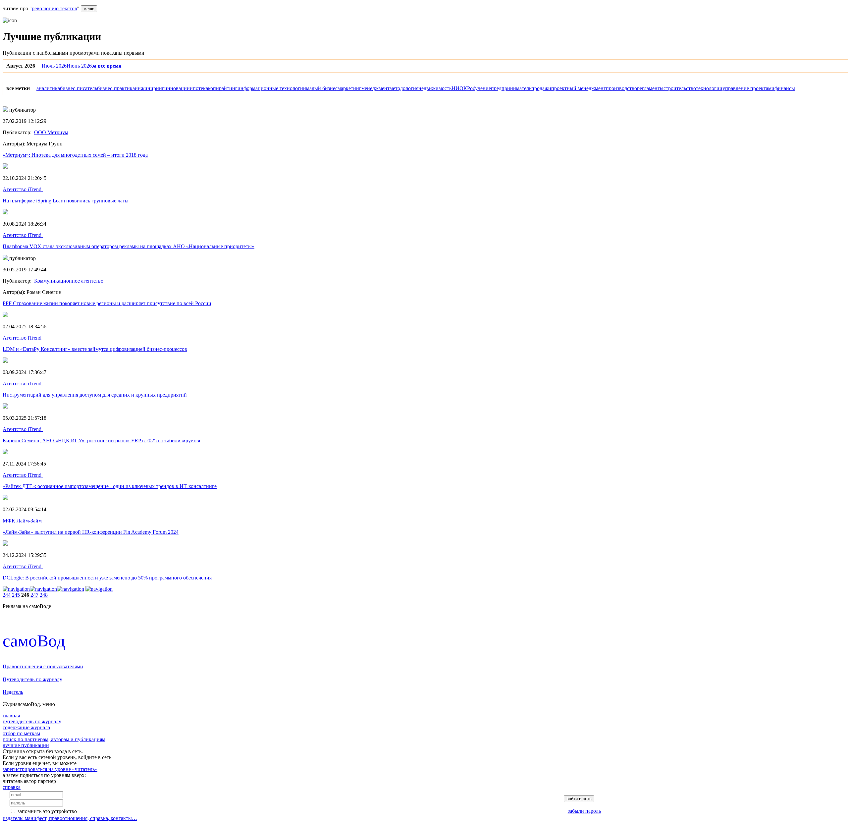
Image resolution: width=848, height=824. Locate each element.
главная (11, 715)
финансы (784, 88)
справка (12, 787)
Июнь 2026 (79, 66)
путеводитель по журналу (32, 721)
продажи (541, 88)
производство (621, 88)
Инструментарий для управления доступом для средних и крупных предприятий (95, 395)
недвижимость (434, 88)
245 (16, 595)
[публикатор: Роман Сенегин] (6, 258)
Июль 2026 (54, 66)
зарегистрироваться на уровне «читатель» (50, 769)
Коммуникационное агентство (68, 281)
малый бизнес (322, 88)
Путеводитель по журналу (32, 679)
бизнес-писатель (78, 88)
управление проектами (748, 88)
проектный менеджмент (578, 88)
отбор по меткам (21, 733)
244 (7, 595)
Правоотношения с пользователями (43, 666)
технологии (709, 88)
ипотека (199, 88)
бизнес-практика (116, 88)
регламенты (650, 88)
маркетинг (349, 88)
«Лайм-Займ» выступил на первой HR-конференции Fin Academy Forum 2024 (91, 532)
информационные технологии (272, 88)
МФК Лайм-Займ (23, 520)
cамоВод (34, 640)
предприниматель (511, 88)
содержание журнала (26, 727)
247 (34, 595)
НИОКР (460, 88)
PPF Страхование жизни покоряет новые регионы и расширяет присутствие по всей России (107, 303)
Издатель (13, 692)
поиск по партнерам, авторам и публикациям (54, 739)
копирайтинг (223, 88)
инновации (177, 88)
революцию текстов (54, 8)
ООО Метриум (51, 132)
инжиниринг (149, 88)
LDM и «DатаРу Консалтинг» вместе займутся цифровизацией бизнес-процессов (95, 349)
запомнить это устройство (47, 811)
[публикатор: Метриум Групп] (6, 110)
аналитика (48, 88)
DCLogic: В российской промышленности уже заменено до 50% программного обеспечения (107, 577)
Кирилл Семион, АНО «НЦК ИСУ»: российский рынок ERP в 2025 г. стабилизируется (101, 440)
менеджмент (375, 88)
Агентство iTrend (23, 189)
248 (44, 595)
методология (404, 88)
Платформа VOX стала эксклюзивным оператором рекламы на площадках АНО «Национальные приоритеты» (128, 246)
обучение (480, 88)
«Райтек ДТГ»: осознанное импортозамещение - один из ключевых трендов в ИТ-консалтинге (110, 486)
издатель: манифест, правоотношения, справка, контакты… (70, 818)
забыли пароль (584, 811)
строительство (679, 88)
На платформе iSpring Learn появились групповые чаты (66, 200)
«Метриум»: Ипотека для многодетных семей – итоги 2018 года (75, 155)
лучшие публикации (26, 745)
